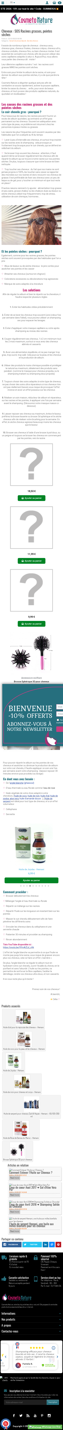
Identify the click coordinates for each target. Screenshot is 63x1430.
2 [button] (23, 885)
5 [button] (33, 885)
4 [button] (29, 885)
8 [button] (42, 885)
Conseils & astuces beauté (17, 41)
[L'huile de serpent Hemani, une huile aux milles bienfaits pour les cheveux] (34, 1219)
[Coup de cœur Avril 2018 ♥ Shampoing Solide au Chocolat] (34, 1201)
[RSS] (28, 1415)
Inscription (52, 1402)
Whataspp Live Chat (51, 1426)
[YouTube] (35, 1415)
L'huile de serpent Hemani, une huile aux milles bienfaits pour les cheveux (31, 1225)
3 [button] (26, 885)
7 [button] (39, 885)
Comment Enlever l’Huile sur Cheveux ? (30, 1172)
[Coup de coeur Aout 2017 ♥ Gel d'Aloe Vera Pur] (29, 1184)
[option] (31, 853)
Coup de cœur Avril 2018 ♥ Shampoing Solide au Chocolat (34, 1205)
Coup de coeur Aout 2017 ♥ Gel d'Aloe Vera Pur (32, 1188)
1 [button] (20, 885)
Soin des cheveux (32, 41)
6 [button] (36, 885)
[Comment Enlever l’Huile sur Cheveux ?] (26, 1170)
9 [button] (45, 885)
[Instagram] (49, 1415)
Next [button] (55, 853)
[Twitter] (21, 1415)
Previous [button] (7, 853)
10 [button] (48, 885)
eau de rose (49, 788)
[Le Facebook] (14, 1415)
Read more (14, 1177)
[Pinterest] (42, 1415)
